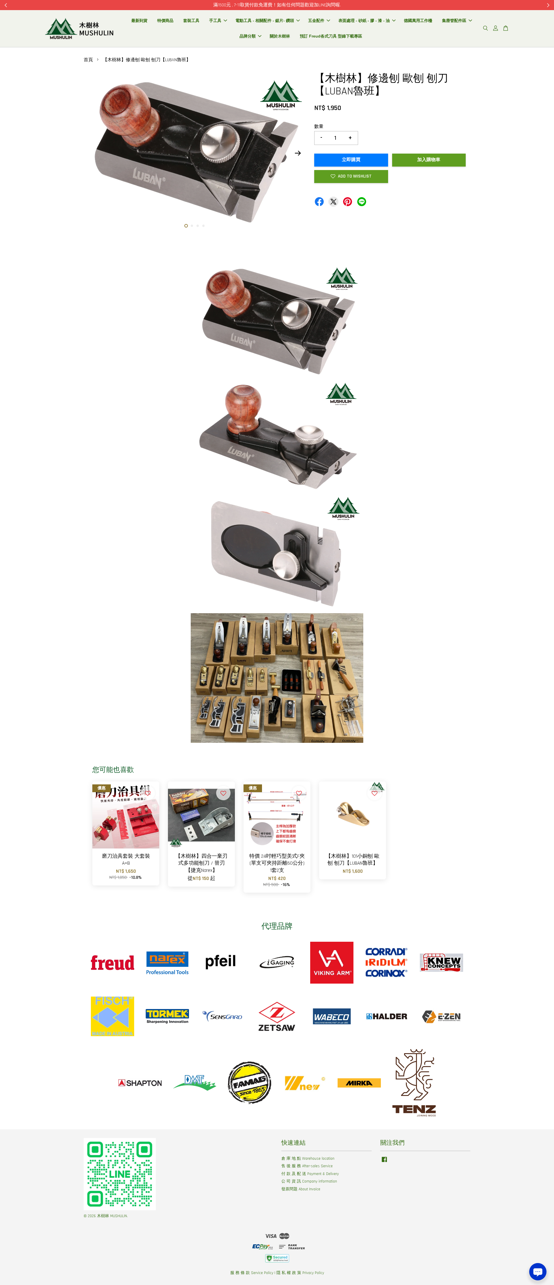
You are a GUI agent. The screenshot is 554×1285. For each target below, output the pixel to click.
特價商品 (165, 20)
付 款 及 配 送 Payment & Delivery (310, 1173)
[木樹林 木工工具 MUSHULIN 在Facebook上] (384, 1162)
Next (298, 153)
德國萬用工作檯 (418, 20)
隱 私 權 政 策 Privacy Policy (300, 1272)
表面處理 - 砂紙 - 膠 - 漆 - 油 (364, 20)
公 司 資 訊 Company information (309, 1181)
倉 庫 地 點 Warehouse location (307, 1158)
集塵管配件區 (454, 20)
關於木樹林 (280, 36)
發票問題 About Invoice (300, 1189)
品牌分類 (247, 36)
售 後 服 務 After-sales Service (307, 1166)
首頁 (88, 60)
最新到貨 (139, 20)
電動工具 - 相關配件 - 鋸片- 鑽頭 (264, 20)
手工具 (215, 20)
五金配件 (316, 20)
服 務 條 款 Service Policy (251, 1272)
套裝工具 (191, 20)
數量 (318, 127)
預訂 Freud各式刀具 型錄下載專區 (331, 36)
